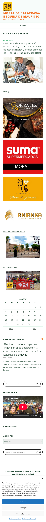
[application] (23, 407)
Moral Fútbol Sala (10, 267)
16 (29, 316)
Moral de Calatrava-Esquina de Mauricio (21, 15)
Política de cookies (15, 519)
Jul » (34, 329)
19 (6, 320)
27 (12, 324)
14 (17, 316)
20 (12, 320)
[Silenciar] (36, 416)
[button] (43, 478)
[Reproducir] (6, 416)
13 (12, 316)
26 (6, 324)
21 (17, 320)
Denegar (23, 508)
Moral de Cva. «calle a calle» (14, 232)
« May (11, 329)
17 (35, 316)
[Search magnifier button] (40, 383)
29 (23, 324)
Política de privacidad (29, 519)
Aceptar (23, 502)
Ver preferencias (23, 514)
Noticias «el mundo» (14, 339)
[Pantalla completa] (40, 416)
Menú (24, 25)
